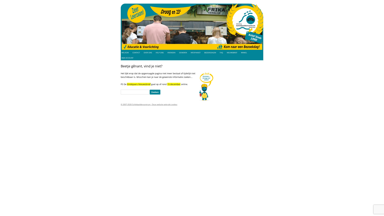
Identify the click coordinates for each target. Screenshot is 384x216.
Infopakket (196, 53)
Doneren (183, 53)
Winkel (244, 53)
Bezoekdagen (210, 53)
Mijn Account (127, 58)
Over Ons (148, 53)
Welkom (125, 53)
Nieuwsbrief (232, 53)
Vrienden (171, 53)
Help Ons (160, 53)
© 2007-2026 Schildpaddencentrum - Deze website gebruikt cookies (149, 104)
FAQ (221, 53)
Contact (136, 53)
